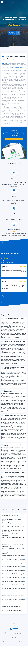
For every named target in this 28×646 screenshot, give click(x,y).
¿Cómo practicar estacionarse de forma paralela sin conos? (13, 390)
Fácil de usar (14, 130)
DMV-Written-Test (6, 63)
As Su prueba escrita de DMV (14, 155)
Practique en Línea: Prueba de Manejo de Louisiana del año (12, 530)
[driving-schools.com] (7, 633)
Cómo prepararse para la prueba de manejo (14, 415)
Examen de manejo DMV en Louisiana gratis (13, 555)
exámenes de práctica (14, 67)
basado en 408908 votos (7, 262)
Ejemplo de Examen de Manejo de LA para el (13, 537)
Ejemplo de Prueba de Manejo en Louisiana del (13, 527)
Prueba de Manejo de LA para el (10, 523)
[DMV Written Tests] (14, 624)
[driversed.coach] (19, 633)
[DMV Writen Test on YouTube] (16, 637)
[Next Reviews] (26, 295)
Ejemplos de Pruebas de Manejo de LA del (12, 548)
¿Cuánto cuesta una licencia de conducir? (13, 318)
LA (13, 2)
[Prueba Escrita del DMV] (2, 2)
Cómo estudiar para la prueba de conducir (13, 472)
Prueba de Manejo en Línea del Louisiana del (13, 541)
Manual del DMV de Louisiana (9, 515)
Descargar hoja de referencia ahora (14, 139)
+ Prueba (18, 2)
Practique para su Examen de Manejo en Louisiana (12, 552)
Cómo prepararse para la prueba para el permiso (13, 444)
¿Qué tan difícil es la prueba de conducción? (14, 341)
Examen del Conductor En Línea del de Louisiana (11, 519)
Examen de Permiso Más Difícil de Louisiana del (13, 611)
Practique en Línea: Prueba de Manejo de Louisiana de (12, 534)
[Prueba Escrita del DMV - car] (23, 2)
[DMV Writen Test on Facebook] (12, 637)
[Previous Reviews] (23, 295)
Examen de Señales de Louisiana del (11, 606)
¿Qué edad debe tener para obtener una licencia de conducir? (13, 368)
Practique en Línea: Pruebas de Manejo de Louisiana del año (12, 545)
